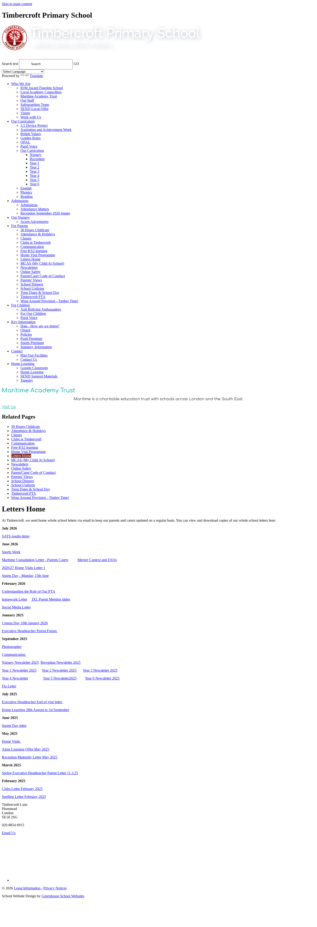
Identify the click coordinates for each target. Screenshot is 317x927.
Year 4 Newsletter (15, 678)
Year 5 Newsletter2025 (60, 678)
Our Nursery (20, 217)
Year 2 (34, 167)
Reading (26, 196)
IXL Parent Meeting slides (50, 599)
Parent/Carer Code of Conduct (42, 276)
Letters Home (30, 259)
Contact (17, 351)
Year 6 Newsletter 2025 (102, 678)
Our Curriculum (23, 121)
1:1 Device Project (34, 125)
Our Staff (27, 100)
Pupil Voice (28, 146)
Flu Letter (9, 686)
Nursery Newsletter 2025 (20, 662)
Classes (25, 238)
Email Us (9, 833)
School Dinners (31, 284)
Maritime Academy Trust (38, 96)
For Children (20, 305)
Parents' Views (31, 280)
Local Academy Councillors (40, 92)
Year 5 (34, 180)
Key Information (23, 322)
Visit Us (9, 407)
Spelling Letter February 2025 (24, 797)
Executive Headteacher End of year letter (32, 702)
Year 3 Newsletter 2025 (100, 670)
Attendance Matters (34, 209)
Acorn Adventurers (34, 222)
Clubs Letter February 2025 (22, 789)
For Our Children (33, 314)
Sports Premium (32, 343)
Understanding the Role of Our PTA (28, 591)
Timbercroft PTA (32, 297)
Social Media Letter (16, 607)
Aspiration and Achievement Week (45, 130)
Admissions (19, 201)
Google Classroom (34, 368)
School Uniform (32, 288)
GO (76, 64)
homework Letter (14, 599)
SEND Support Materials (38, 376)
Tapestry (26, 380)
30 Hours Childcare (34, 230)
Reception (37, 159)
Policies (26, 334)
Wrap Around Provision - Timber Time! (49, 301)
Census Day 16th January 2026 (25, 623)
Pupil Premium (31, 339)
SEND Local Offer (34, 109)
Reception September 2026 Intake (45, 213)
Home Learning (22, 364)
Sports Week (11, 552)
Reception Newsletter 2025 (61, 662)
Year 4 (34, 176)
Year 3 (34, 171)
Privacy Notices (55, 888)
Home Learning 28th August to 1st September (35, 710)
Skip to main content (17, 4)
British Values (30, 134)
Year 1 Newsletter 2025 (19, 670)
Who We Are (20, 84)
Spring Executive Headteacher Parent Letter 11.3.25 (40, 773)
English (26, 188)
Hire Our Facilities (34, 355)
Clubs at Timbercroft (35, 242)
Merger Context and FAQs (97, 560)
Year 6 (34, 184)
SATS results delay (16, 536)
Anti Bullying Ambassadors (40, 309)
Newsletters (29, 268)
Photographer (12, 647)
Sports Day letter (14, 726)
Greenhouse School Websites (63, 896)
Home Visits (11, 741)
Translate (36, 76)
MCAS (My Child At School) (42, 263)
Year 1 (34, 163)
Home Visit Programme (37, 255)
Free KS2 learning (33, 251)
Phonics (26, 192)
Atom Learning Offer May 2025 (25, 749)
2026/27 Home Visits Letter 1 (23, 568)
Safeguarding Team (34, 105)
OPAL (25, 142)
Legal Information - (28, 888)
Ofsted (25, 330)
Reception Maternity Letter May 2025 (29, 757)
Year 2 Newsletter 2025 (59, 670)
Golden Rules (30, 138)
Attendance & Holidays (37, 234)
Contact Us (28, 359)
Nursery (36, 155)
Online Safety (30, 272)
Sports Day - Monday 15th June (25, 576)
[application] (158, 856)
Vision (25, 113)
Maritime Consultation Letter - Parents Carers (35, 560)
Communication (32, 247)
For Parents (19, 226)
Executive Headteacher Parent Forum (30, 631)
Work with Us (30, 117)
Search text (10, 64)
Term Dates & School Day (39, 293)
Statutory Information (36, 347)
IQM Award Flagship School (41, 88)
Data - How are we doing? (39, 326)
